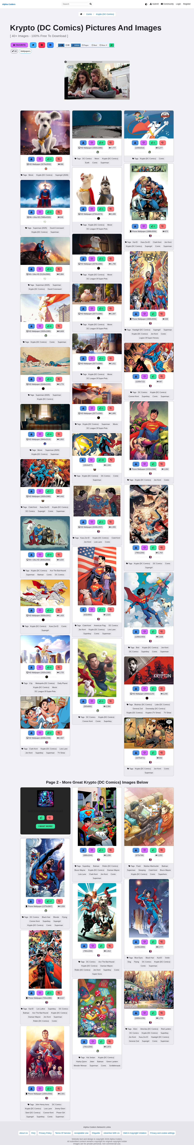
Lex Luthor (41, 1009)
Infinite (77, 45)
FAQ (33, 1133)
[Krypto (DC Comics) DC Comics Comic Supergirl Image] (149, 543)
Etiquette (96, 1133)
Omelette (53, 168)
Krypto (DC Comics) (105, 14)
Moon (97, 159)
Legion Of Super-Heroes (149, 338)
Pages (86, 45)
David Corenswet (57, 228)
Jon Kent (28, 753)
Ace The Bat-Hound (58, 571)
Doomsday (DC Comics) (155, 709)
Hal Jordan (90, 1058)
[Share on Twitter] (33, 45)
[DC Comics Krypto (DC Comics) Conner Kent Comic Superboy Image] (97, 696)
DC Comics (30, 511)
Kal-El (135, 242)
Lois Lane (63, 749)
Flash (138, 866)
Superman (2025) (40, 228)
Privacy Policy (45, 1133)
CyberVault (53, 443)
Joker (92, 1062)
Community (168, 4)
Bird (137, 648)
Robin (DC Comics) (41, 1021)
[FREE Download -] (31, 667)
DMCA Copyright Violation (135, 1133)
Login (178, 4)
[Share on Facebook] (50, 45)
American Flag (100, 625)
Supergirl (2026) (61, 175)
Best (95, 45)
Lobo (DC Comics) (162, 705)
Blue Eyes (138, 958)
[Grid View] (61, 45)
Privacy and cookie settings (162, 1133)
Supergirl (41, 511)
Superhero (162, 874)
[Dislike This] (59, 667)
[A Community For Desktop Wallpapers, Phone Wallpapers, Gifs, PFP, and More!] (81, 14)
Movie (31, 175)
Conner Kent (88, 721)
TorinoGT (53, 335)
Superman (55, 232)
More (103, 45)
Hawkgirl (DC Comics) (141, 330)
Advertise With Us (112, 1133)
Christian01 (53, 221)
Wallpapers (25, 51)
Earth (87, 163)
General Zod (138, 709)
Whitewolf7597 (53, 500)
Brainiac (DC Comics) (143, 705)
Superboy (39, 753)
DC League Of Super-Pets (45, 691)
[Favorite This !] (40, 667)
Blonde (56, 917)
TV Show (61, 753)
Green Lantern (112, 1062)
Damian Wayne (34, 1017)
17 (50, 901)
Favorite (20, 45)
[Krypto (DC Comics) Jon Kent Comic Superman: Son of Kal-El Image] (149, 459)
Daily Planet (62, 683)
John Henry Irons (42, 1105)
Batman (40, 575)
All (15, 51)
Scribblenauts (114, 1066)
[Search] (91, 4)
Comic (89, 14)
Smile (167, 958)
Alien (135, 1029)
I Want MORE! (45, 826)
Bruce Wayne (80, 870)
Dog (129, 962)
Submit (155, 4)
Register (187, 4)
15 (102, 460)
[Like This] (153, 314)
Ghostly (53, 742)
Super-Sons (97, 974)
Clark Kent (33, 507)
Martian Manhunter (151, 866)
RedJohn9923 (52, 388)
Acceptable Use (81, 1133)
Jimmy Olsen (60, 1109)
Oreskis (53, 564)
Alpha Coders (8, 4)
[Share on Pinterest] (41, 45)
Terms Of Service (63, 1133)
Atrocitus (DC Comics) (149, 1029)
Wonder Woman (80, 1066)
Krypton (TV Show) (153, 713)
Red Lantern (166, 1029)
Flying (64, 917)
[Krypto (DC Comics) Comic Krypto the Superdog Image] (149, 138)
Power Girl (60, 1113)
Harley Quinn (81, 1062)
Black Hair (46, 917)
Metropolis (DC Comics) (45, 683)
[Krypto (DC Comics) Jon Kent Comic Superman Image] (149, 748)
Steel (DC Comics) (32, 1113)
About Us (23, 1133)
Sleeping (142, 870)
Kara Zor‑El (44, 507)
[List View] (67, 45)
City (30, 683)
